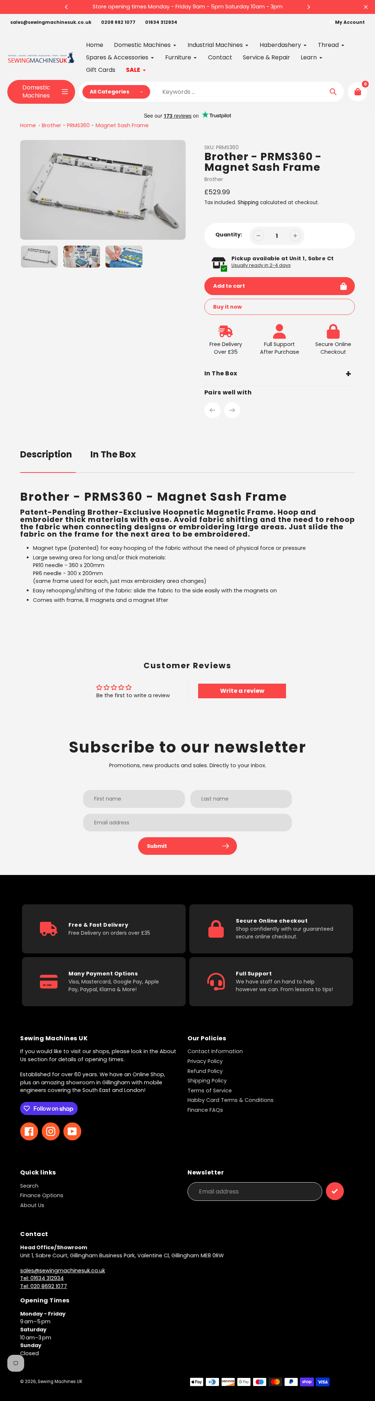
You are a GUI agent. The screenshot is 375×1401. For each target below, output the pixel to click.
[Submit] (335, 1191)
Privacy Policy (205, 1061)
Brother (213, 179)
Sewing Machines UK (60, 1382)
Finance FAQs (205, 1110)
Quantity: (228, 234)
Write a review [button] (242, 691)
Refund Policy (205, 1071)
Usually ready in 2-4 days (261, 265)
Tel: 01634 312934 (42, 1278)
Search (29, 1185)
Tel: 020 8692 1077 (43, 1286)
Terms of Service (210, 1090)
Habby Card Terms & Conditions (231, 1100)
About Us (32, 1205)
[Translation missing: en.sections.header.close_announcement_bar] (366, 7)
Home (28, 125)
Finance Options (41, 1195)
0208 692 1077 (118, 22)
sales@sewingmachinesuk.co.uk (51, 22)
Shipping (248, 202)
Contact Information (215, 1051)
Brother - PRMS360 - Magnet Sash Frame (95, 125)
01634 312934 (161, 22)
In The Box (113, 454)
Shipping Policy (207, 1080)
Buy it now (227, 306)
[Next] (308, 7)
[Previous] (66, 7)
